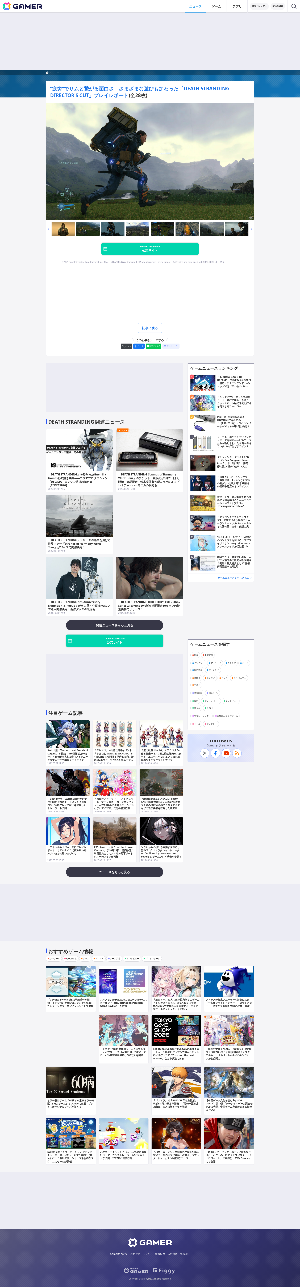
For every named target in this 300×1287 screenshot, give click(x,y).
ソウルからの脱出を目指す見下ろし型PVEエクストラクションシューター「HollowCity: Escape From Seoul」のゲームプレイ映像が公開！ (161, 851)
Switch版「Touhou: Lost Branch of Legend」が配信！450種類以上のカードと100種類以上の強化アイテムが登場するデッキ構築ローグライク (67, 755)
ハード (245, 663)
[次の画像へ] (150, 161)
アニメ (197, 684)
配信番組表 (278, 6)
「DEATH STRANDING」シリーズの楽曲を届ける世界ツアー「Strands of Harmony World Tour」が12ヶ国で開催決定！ (79, 543)
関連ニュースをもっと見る (114, 625)
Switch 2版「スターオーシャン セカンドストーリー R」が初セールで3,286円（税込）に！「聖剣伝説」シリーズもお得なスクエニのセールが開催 (70, 1156)
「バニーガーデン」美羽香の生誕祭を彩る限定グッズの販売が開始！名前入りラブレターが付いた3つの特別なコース (176, 1155)
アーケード (216, 663)
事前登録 (209, 655)
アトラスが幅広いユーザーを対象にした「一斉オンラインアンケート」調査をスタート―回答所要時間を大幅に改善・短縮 (229, 1002)
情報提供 (160, 1253)
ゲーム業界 (115, 958)
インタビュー (231, 700)
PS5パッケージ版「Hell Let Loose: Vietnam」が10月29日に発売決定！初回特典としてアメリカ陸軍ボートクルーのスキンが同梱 (114, 851)
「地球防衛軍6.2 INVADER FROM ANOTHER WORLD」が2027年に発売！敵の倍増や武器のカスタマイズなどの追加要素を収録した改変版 (160, 803)
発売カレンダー (259, 6)
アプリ (237, 6)
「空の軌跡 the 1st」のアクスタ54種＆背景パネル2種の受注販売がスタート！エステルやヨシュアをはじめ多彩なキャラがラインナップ (161, 755)
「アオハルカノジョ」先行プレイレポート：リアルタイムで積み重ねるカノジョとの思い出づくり (66, 850)
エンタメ (122, 430)
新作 (196, 655)
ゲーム (216, 6)
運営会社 (185, 1253)
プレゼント (212, 723)
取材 (196, 700)
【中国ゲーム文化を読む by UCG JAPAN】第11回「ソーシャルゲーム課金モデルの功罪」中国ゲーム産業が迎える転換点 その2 (229, 1105)
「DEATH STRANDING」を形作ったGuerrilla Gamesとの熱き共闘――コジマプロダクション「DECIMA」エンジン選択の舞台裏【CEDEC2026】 (78, 480)
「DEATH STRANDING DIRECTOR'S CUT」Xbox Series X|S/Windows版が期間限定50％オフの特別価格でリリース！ (149, 605)
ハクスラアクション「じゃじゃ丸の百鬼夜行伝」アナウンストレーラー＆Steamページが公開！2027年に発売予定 (123, 1155)
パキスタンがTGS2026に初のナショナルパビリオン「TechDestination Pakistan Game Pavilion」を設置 (123, 1002)
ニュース (195, 6)
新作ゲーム (54, 958)
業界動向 (198, 692)
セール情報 (71, 958)
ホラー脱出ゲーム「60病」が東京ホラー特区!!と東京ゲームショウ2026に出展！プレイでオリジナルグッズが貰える (70, 1103)
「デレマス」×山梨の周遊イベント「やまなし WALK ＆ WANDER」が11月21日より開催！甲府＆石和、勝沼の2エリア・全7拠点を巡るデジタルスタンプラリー (114, 757)
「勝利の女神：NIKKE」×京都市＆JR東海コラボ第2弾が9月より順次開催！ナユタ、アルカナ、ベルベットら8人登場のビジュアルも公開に (229, 1053)
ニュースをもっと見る (114, 872)
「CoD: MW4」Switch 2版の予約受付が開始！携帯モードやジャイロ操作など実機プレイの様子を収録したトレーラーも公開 (67, 803)
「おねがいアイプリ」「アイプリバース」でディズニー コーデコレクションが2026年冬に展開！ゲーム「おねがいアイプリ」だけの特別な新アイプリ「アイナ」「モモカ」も (114, 805)
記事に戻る (150, 328)
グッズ (224, 677)
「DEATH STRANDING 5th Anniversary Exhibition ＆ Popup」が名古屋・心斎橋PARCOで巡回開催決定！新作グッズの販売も (79, 605)
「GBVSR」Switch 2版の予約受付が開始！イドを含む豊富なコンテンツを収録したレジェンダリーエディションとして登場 (70, 1002)
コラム (197, 707)
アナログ (231, 663)
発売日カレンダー (202, 715)
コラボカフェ (240, 677)
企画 (209, 707)
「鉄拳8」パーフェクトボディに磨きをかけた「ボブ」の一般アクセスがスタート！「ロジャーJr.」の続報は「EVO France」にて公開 (229, 1156)
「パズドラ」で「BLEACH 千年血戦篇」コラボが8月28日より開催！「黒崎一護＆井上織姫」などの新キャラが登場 (176, 1103)
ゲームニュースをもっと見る (233, 577)
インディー (199, 663)
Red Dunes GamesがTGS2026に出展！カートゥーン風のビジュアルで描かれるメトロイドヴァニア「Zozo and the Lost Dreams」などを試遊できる (176, 1053)
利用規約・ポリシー (141, 1253)
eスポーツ (213, 692)
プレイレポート (212, 700)
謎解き (197, 677)
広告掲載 (172, 1253)
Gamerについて (119, 1253)
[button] (49, 229)
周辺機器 (198, 669)
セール (197, 723)
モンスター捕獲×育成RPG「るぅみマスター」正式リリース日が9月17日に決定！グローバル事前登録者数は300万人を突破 (123, 1052)
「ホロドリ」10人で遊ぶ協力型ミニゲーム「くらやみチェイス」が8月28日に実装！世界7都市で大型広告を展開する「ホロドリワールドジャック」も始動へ (176, 1004)
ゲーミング (214, 669)
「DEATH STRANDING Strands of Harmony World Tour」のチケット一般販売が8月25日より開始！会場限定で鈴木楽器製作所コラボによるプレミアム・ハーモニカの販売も (149, 480)
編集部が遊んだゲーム (227, 715)
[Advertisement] (150, 41)
